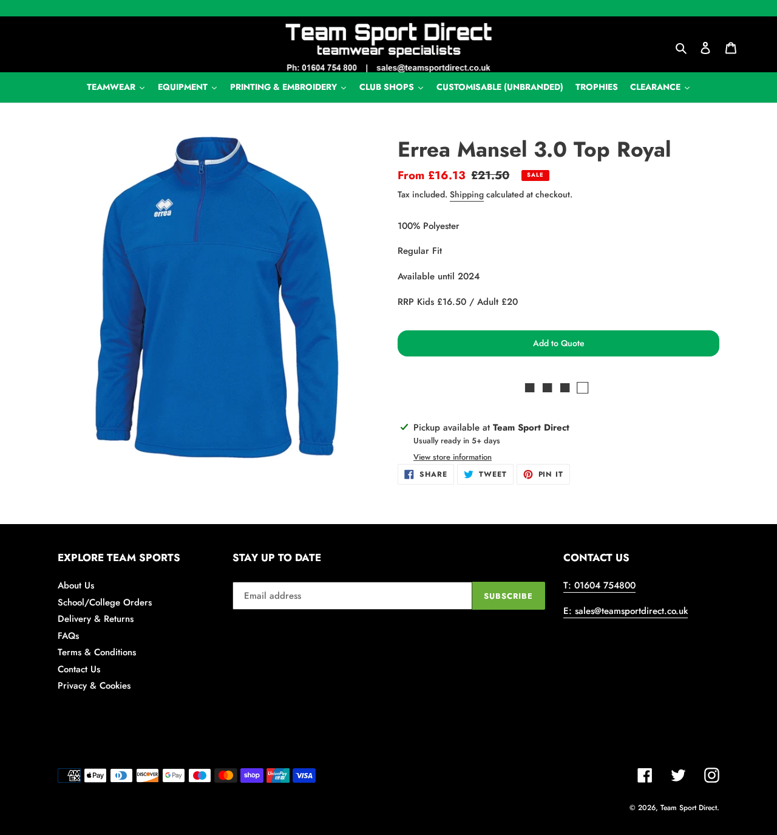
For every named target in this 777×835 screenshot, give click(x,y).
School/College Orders (105, 602)
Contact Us (79, 669)
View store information (452, 457)
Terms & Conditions (97, 652)
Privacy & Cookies (94, 685)
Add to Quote (559, 343)
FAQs (68, 635)
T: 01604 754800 (599, 585)
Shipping (467, 194)
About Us (76, 585)
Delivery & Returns (96, 618)
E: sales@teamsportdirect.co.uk (625, 611)
